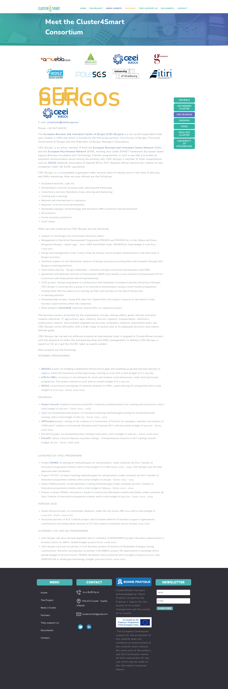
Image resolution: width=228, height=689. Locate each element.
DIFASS (45, 386)
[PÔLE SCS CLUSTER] (90, 73)
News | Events (48, 608)
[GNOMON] (161, 58)
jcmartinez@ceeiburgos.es (62, 122)
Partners (45, 615)
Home (44, 592)
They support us (50, 623)
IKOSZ (184, 126)
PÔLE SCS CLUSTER (184, 133)
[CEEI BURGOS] (125, 58)
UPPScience (48, 421)
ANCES (52, 162)
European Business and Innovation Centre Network (123, 147)
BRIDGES (46, 369)
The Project (47, 600)
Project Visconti (50, 404)
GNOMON (184, 120)
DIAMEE (54, 462)
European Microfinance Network (67, 151)
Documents (47, 630)
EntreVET (46, 438)
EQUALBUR (65, 308)
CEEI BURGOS (184, 114)
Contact (45, 638)
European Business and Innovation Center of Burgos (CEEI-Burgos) (83, 134)
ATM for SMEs (49, 377)
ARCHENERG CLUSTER (184, 107)
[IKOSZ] (55, 73)
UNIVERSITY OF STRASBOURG (184, 144)
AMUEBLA (184, 100)
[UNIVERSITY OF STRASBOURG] (125, 73)
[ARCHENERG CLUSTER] (90, 58)
